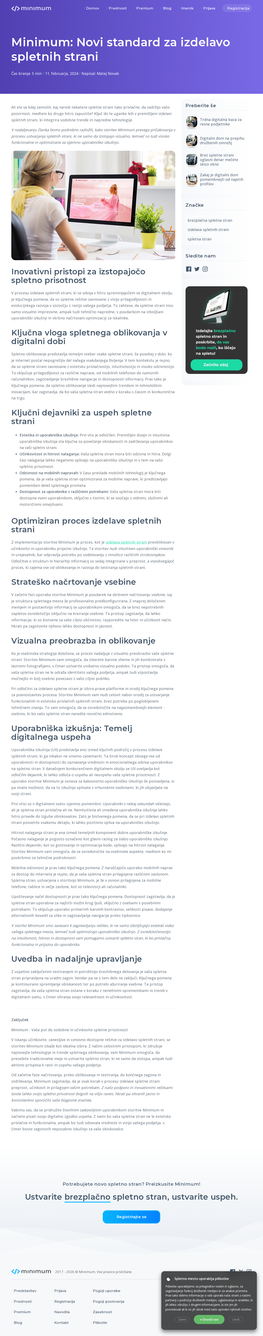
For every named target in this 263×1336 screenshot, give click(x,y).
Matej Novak (108, 73)
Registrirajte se (132, 1217)
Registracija (238, 8)
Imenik (187, 8)
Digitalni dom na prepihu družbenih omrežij (222, 140)
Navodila (62, 1312)
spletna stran (199, 239)
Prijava (209, 8)
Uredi (235, 1319)
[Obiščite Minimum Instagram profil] (205, 269)
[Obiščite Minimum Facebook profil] (188, 269)
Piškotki (100, 1323)
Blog (167, 8)
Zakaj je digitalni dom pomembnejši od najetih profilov (221, 179)
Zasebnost (102, 1312)
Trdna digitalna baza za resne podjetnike (221, 121)
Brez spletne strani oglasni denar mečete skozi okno (219, 159)
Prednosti (118, 8)
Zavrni (182, 1319)
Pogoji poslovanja (108, 1301)
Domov (92, 8)
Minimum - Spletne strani (31, 8)
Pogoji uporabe (106, 1291)
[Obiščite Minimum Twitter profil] (197, 269)
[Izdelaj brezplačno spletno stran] (217, 330)
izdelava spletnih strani (126, 542)
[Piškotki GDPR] (168, 1279)
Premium (144, 8)
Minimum (31, 1271)
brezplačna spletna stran (210, 220)
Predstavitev (25, 1291)
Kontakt (61, 1323)
